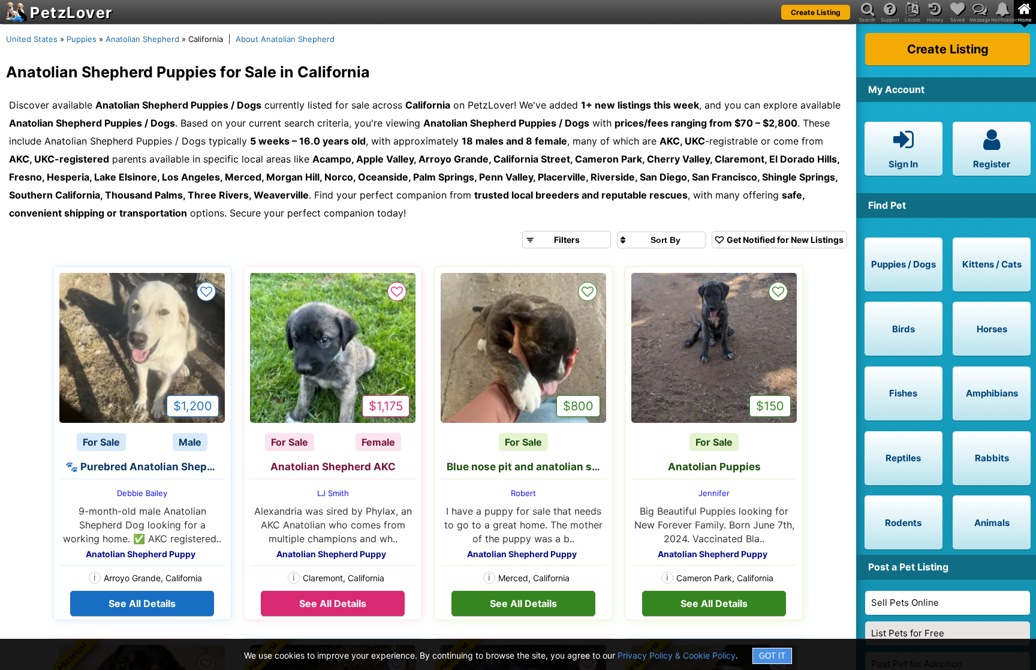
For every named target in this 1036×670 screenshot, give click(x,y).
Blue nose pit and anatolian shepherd (526, 467)
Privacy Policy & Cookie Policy (677, 655)
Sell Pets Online (905, 602)
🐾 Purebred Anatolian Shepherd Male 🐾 (145, 467)
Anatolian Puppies (714, 467)
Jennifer (714, 493)
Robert (523, 493)
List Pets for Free (907, 633)
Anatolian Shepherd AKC (333, 467)
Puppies (82, 39)
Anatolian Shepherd (142, 39)
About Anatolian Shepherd (285, 39)
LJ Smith (333, 493)
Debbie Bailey (142, 493)
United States (32, 39)
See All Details (142, 603)
